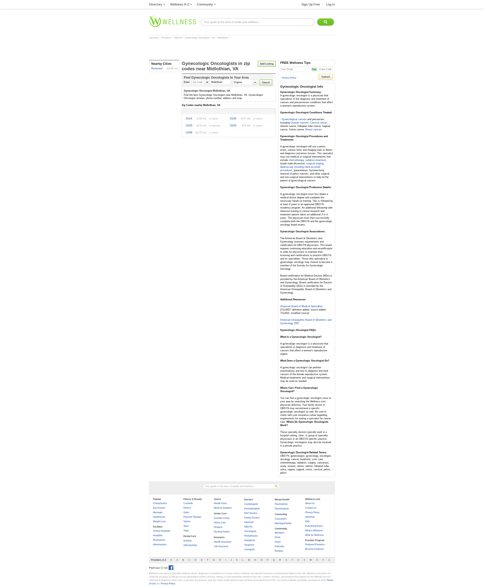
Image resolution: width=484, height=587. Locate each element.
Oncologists (250, 531)
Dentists (187, 540)
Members (279, 532)
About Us (310, 503)
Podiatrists (249, 540)
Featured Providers (315, 544)
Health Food (220, 503)
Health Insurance (222, 542)
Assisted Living (221, 518)
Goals (278, 542)
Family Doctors (252, 517)
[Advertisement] (218, 49)
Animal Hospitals (161, 531)
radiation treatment (316, 160)
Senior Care (220, 513)
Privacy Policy (288, 77)
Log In (330, 4)
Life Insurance (221, 546)
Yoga (186, 530)
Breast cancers (313, 129)
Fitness (187, 508)
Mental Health (282, 499)
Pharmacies (159, 540)
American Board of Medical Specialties (301, 306)
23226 (233, 125)
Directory (155, 4)
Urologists (249, 549)
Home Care (220, 522)
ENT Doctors (250, 513)
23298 (189, 132)
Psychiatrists (281, 504)
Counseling (281, 514)
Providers (166, 37)
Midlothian (223, 37)
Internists (249, 522)
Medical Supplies (223, 508)
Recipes (279, 551)
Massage (157, 512)
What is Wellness (314, 530)
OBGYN (178, 37)
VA (213, 37)
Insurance (219, 537)
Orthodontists (190, 545)
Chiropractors (160, 503)
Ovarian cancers (300, 122)
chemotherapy (296, 160)
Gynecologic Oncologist (197, 37)
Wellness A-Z (179, 4)
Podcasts (279, 546)
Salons (187, 521)
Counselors (281, 518)
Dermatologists (252, 508)
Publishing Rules (314, 526)
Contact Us (310, 508)
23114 (189, 118)
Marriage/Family (283, 523)
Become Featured (314, 549)
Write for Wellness (314, 535)
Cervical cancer (318, 122)
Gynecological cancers (294, 119)
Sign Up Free (310, 4)
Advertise (310, 517)
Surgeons (249, 545)
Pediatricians (251, 535)
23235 (233, 118)
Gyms (186, 512)
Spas (186, 526)
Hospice (218, 527)
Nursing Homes (222, 531)
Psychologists (282, 508)
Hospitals (158, 535)
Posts (277, 537)
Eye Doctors (159, 508)
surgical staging (314, 163)
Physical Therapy (192, 517)
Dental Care (189, 536)
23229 (189, 125)
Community (205, 4)
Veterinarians (160, 544)
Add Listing (267, 63)
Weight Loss (159, 521)
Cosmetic (188, 503)
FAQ (307, 521)
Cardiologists (251, 504)
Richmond (156, 68)
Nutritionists (159, 517)
